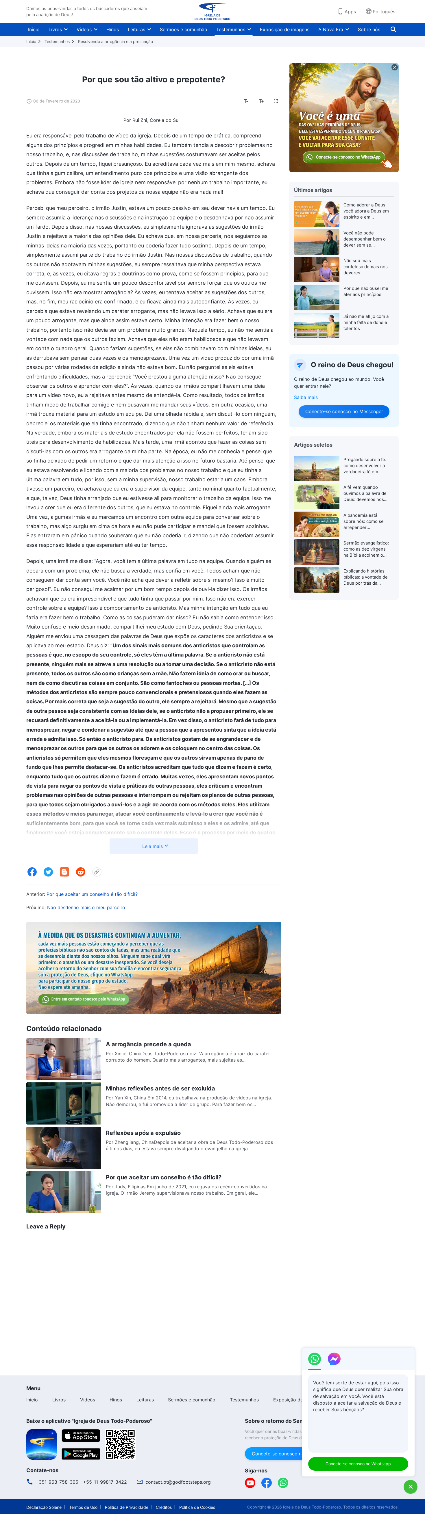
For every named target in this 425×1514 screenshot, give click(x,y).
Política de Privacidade (126, 1507)
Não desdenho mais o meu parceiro (86, 907)
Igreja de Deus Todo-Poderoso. (312, 1506)
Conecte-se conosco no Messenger (344, 411)
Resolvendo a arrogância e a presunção (115, 41)
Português (384, 11)
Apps (350, 11)
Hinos (112, 29)
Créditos (164, 1507)
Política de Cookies (197, 1507)
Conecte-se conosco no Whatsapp (358, 1463)
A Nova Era (330, 29)
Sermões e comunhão (183, 29)
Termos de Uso (83, 1507)
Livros (55, 29)
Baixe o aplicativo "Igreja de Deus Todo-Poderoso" (89, 1421)
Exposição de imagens (284, 29)
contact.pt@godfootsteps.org (178, 1482)
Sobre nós (369, 29)
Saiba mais (306, 397)
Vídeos (84, 29)
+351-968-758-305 (57, 1482)
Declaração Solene (44, 1507)
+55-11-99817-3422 (105, 1482)
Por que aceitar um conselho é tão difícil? (92, 894)
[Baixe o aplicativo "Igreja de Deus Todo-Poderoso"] (41, 1444)
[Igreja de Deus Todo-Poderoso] (212, 11)
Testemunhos (230, 29)
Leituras (136, 29)
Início (34, 29)
